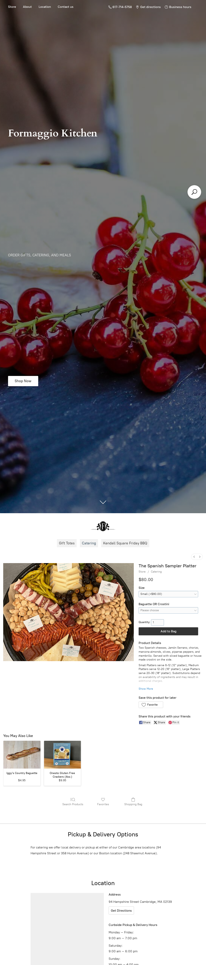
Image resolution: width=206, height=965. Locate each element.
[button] (151, 705)
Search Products (72, 804)
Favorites (103, 804)
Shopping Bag (133, 804)
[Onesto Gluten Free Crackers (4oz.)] (62, 755)
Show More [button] (146, 688)
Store (12, 7)
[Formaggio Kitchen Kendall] (103, 526)
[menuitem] (194, 557)
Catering (89, 543)
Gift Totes (67, 543)
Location (45, 7)
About (27, 7)
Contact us (65, 7)
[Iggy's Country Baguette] (21, 755)
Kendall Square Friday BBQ (125, 543)
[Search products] (194, 192)
